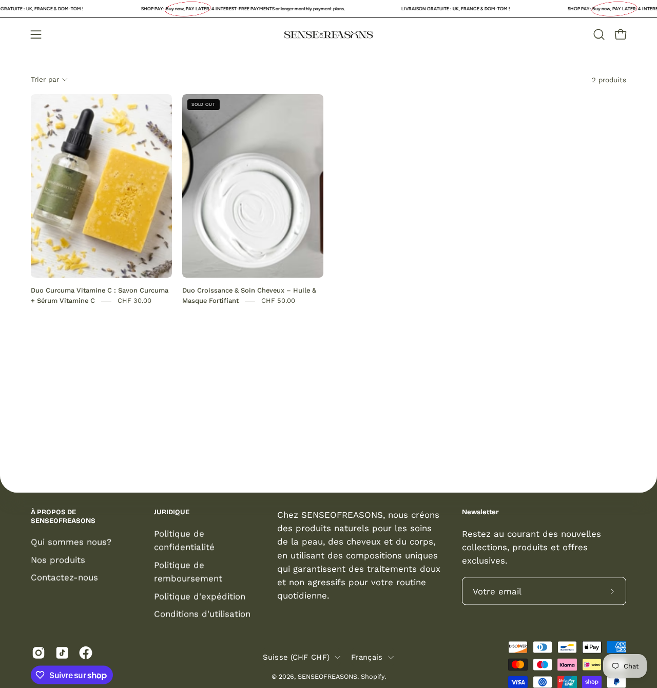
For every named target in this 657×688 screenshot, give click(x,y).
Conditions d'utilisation (202, 613)
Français (366, 656)
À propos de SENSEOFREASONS (63, 516)
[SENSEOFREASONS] (328, 35)
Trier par (45, 79)
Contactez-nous (64, 577)
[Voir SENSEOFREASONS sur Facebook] (85, 653)
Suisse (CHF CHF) (296, 656)
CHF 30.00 (134, 300)
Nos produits (58, 559)
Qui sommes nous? (71, 542)
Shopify (372, 676)
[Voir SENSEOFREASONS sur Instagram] (38, 653)
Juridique (171, 512)
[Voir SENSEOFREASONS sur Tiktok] (62, 653)
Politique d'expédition (199, 596)
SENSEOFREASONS (327, 676)
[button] (599, 34)
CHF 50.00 (278, 300)
